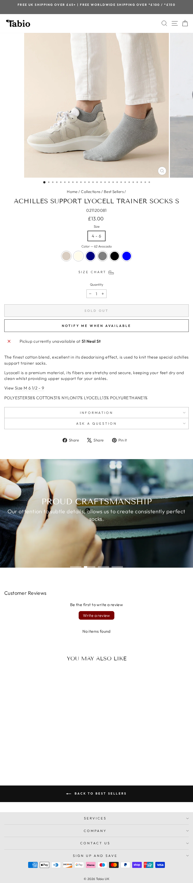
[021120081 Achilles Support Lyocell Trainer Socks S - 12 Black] (48, 756)
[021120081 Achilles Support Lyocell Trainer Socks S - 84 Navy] (37, 756)
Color (96, 246)
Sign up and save (95, 856)
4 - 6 (96, 235)
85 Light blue (127, 256)
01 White (78, 256)
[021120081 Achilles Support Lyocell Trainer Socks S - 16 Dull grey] (42, 756)
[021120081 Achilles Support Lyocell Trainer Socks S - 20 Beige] (25, 756)
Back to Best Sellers (100, 793)
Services (95, 818)
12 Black (115, 256)
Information (96, 413)
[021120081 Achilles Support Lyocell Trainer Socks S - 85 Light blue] (54, 756)
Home (72, 191)
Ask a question (96, 423)
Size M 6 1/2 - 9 (29, 387)
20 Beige (66, 256)
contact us (95, 843)
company (95, 831)
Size (97, 226)
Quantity (96, 284)
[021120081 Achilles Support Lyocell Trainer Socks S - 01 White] (31, 756)
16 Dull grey (103, 256)
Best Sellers (114, 191)
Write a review (96, 615)
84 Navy (90, 256)
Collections (91, 191)
